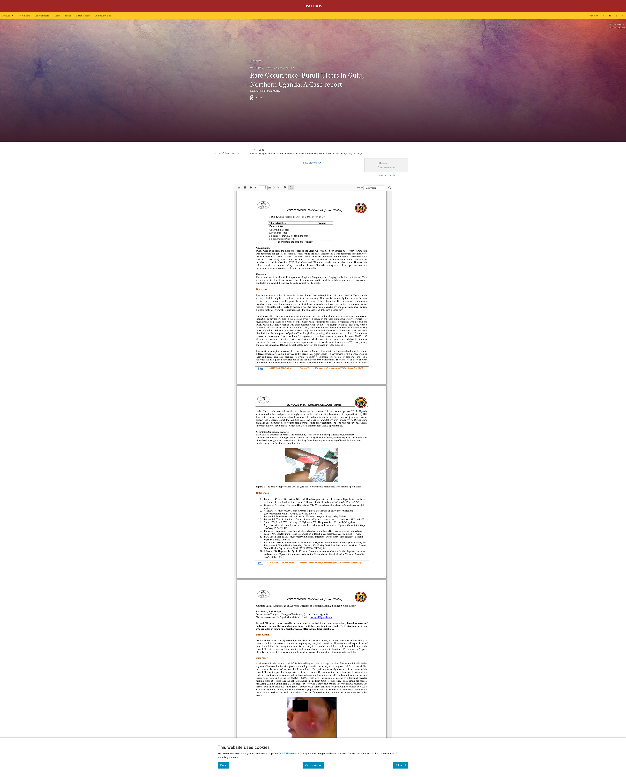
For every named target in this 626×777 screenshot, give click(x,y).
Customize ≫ (314, 765)
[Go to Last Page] (278, 187)
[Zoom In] (362, 188)
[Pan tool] (285, 187)
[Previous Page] (256, 187)
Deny (224, 765)
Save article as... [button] (312, 162)
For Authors (24, 16)
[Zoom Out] (358, 188)
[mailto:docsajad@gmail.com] (321, 617)
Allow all (402, 765)
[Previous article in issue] (215, 153)
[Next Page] (274, 187)
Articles (6, 16)
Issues (68, 16)
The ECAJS (257, 150)
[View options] (238, 187)
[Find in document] (390, 187)
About (57, 16)
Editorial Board (42, 16)
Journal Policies (103, 16)
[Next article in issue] (238, 153)
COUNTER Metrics (287, 753)
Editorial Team (83, 16)
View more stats (386, 175)
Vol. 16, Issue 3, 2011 (260, 68)
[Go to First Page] (251, 187)
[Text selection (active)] (291, 187)
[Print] (245, 187)
